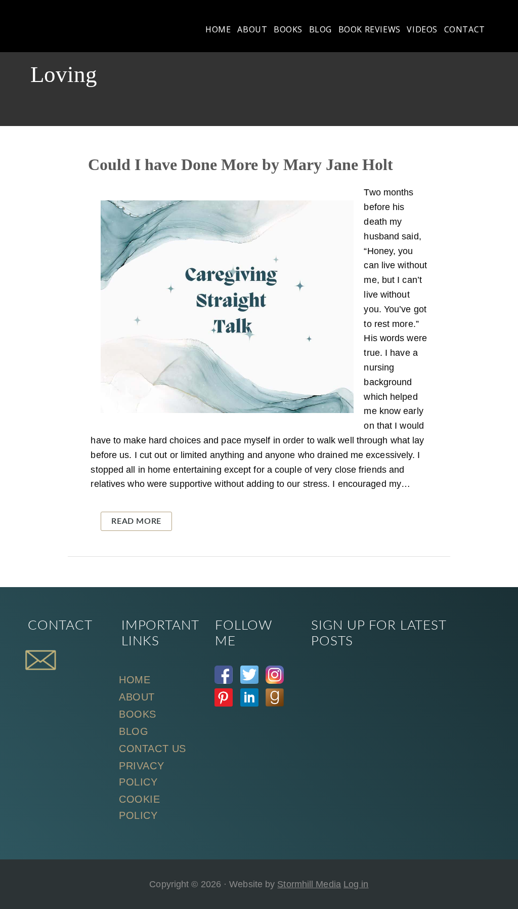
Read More (136, 521)
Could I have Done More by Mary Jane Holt (240, 164)
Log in (356, 884)
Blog (133, 731)
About (137, 697)
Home (134, 679)
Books (137, 714)
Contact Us (152, 748)
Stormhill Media (309, 884)
